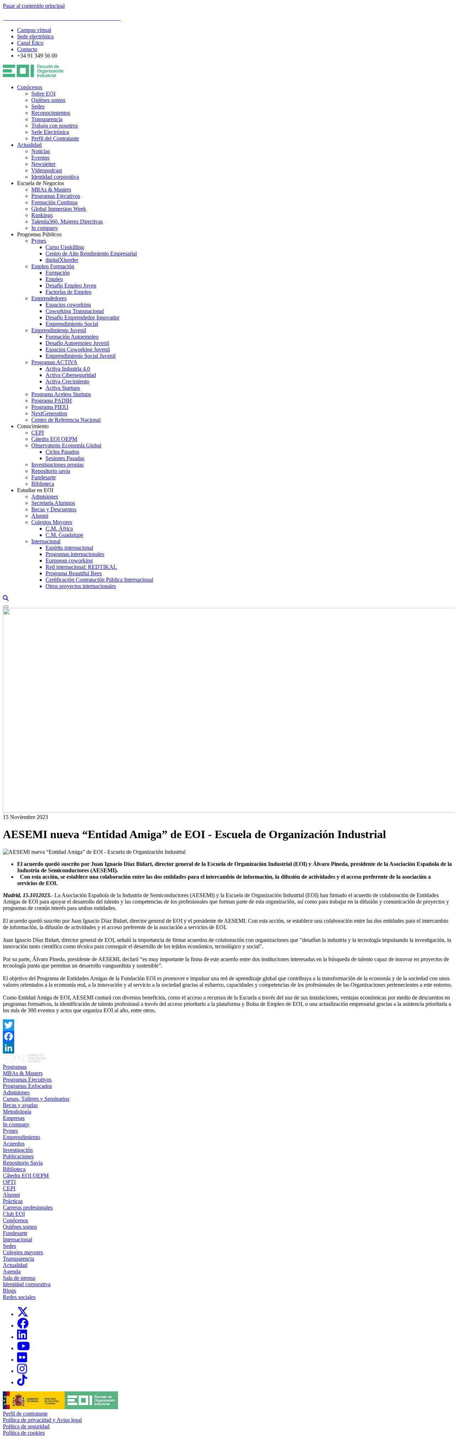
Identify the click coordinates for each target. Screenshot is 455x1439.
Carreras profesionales (28, 1207)
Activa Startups (63, 388)
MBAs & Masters (51, 190)
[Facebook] (227, 1036)
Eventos (40, 158)
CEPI (37, 433)
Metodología (17, 1112)
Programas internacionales (75, 554)
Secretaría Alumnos (53, 503)
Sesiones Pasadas (65, 458)
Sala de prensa (19, 1278)
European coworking (69, 560)
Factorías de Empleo (68, 292)
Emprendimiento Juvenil (58, 330)
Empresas (14, 1118)
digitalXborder (62, 260)
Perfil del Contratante (55, 138)
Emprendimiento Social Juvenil (81, 356)
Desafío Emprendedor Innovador (82, 317)
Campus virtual (34, 30)
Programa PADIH (51, 401)
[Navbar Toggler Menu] (6, 606)
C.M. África (59, 529)
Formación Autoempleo (72, 337)
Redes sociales (19, 1297)
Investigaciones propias (57, 465)
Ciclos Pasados (62, 452)
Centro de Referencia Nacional (66, 420)
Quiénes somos (48, 100)
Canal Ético (30, 43)
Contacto (27, 49)
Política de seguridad (26, 1426)
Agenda (12, 1271)
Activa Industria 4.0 (68, 369)
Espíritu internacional (69, 548)
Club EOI (14, 1214)
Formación (58, 273)
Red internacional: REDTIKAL (81, 567)
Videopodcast (46, 170)
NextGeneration (49, 413)
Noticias (40, 151)
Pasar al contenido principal (34, 6)
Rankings (42, 215)
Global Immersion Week (58, 209)
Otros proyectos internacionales (81, 586)
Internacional (45, 541)
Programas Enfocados (27, 1086)
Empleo (54, 279)
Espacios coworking (68, 305)
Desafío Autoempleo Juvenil (77, 343)
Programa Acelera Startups (61, 394)
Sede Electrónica (50, 132)
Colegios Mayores (51, 522)
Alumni (39, 516)
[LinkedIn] (227, 1047)
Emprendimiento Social (72, 324)
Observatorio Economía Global (66, 445)
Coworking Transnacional (75, 311)
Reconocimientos (50, 113)
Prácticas (13, 1201)
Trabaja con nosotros (54, 126)
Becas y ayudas (20, 1105)
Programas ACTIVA (54, 362)
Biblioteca (42, 484)
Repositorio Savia (23, 1163)
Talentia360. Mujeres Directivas (67, 222)
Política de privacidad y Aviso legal (42, 1420)
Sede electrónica (35, 36)
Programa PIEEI (49, 407)
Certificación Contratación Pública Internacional (99, 580)
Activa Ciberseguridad (71, 375)
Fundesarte (43, 477)
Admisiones (44, 497)
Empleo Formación (52, 266)
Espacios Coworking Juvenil (78, 349)
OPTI (9, 1182)
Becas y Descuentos (53, 509)
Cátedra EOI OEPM (54, 439)
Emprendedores (48, 298)
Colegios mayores (23, 1252)
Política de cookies (24, 1433)
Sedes (37, 106)
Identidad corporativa (55, 177)
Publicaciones (18, 1156)
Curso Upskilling (65, 247)
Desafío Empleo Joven (71, 285)
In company (44, 228)
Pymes (38, 241)
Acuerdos (14, 1144)
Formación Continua (54, 202)
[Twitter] (227, 1025)
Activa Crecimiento (67, 381)
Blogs (9, 1291)
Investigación (18, 1150)
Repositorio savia (50, 471)
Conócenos (29, 87)
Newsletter (43, 164)
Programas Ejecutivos (55, 196)
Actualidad (29, 145)
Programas (15, 1067)
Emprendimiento (21, 1137)
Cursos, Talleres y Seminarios (36, 1099)
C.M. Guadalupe (64, 535)
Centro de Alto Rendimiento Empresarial (91, 253)
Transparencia (47, 119)
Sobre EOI (43, 94)
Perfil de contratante (25, 1414)
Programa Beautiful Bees (74, 573)
